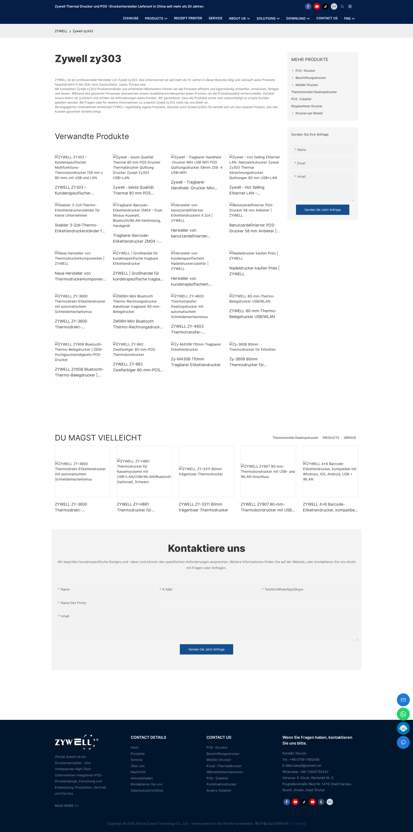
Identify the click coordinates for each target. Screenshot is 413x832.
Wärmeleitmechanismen (224, 772)
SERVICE (350, 437)
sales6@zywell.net (307, 765)
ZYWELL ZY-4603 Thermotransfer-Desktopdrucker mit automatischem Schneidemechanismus (192, 329)
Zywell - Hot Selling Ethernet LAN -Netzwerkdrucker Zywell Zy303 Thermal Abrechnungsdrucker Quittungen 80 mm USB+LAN (251, 190)
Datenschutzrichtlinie (147, 790)
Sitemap (299, 823)
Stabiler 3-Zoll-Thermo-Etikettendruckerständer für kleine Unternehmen (80, 228)
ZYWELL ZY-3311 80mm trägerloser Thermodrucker (203, 507)
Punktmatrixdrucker (221, 784)
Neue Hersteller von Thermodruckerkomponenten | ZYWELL (79, 276)
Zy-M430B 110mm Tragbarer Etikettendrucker (196, 362)
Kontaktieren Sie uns (146, 784)
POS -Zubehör (217, 778)
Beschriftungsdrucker (223, 754)
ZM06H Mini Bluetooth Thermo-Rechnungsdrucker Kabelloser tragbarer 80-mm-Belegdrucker (138, 324)
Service (136, 760)
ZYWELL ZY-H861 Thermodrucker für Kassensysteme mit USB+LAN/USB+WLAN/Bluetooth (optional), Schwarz (144, 507)
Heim (135, 747)
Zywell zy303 (83, 31)
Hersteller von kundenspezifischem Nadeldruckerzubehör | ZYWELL (192, 281)
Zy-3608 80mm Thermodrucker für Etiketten (246, 362)
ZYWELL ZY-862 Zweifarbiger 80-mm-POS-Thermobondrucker (137, 367)
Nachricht (138, 772)
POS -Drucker (217, 747)
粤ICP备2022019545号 (272, 823)
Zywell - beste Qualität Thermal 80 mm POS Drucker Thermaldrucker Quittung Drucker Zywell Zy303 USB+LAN (135, 190)
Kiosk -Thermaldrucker (224, 766)
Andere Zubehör (218, 790)
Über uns (138, 766)
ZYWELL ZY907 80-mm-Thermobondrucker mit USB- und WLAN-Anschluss (267, 507)
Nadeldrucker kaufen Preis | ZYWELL (254, 271)
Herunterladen (142, 778)
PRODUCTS (331, 437)
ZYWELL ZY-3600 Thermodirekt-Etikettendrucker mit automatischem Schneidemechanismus (76, 324)
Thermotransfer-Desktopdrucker (295, 437)
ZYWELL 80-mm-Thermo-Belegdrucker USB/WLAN (253, 314)
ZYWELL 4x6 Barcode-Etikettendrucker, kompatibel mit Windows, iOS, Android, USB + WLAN (329, 507)
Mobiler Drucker (218, 760)
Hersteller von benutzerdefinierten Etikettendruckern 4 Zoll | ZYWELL (194, 233)
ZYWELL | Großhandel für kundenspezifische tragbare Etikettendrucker (138, 276)
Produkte (138, 754)
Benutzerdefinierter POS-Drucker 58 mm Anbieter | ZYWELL (252, 228)
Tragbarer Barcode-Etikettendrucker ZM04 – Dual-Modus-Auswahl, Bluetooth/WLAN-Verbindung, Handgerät (135, 238)
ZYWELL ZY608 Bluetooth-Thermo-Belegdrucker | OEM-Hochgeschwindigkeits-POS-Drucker (79, 372)
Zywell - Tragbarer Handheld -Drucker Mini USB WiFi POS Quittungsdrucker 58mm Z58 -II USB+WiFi (193, 185)
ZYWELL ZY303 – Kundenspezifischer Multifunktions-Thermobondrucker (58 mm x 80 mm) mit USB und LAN (80, 190)
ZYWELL (61, 31)
